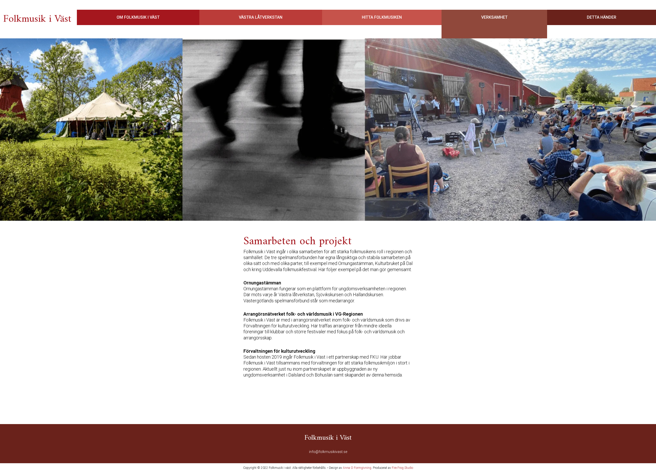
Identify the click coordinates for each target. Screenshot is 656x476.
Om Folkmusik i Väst (138, 17)
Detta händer (601, 17)
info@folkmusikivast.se (328, 452)
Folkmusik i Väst (37, 19)
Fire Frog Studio (402, 468)
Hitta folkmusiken (382, 17)
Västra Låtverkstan (260, 17)
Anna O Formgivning (357, 468)
